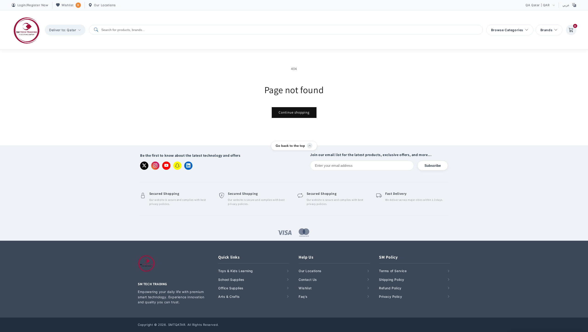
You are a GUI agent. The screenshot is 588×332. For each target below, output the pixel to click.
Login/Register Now (32, 5)
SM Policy (388, 257)
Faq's (303, 297)
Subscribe (432, 165)
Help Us (306, 257)
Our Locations (105, 5)
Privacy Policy (390, 297)
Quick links (229, 257)
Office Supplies (230, 288)
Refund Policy (390, 288)
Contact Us (308, 280)
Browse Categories (507, 30)
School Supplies (231, 280)
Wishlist (70, 5)
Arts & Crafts (229, 297)
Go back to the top (290, 146)
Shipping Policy (391, 280)
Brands (546, 30)
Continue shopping (294, 112)
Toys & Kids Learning (235, 271)
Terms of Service (393, 271)
